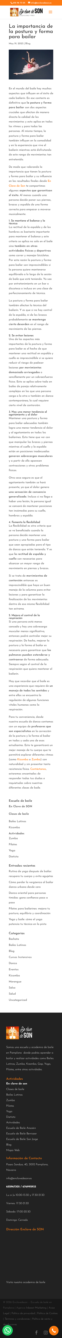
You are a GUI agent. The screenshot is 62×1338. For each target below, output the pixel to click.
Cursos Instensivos (20, 957)
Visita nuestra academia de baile (25, 1282)
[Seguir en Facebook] (36, 1333)
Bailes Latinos (17, 821)
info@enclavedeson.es (19, 1178)
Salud (12, 993)
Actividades (13, 1122)
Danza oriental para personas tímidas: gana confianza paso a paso (28, 898)
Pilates (13, 844)
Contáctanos (38, 769)
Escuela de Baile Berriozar (21, 1133)
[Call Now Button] (54, 1330)
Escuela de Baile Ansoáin (21, 1128)
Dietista (13, 856)
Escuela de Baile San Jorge (22, 1139)
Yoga (12, 850)
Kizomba (22, 759)
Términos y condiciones (17, 1319)
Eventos (14, 969)
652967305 (13, 1186)
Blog (27, 43)
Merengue (15, 981)
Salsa (12, 987)
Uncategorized (18, 1000)
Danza (13, 963)
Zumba (36, 759)
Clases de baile (15, 1089)
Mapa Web (13, 1150)
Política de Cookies (47, 1313)
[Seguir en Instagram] (46, 1333)
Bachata (14, 939)
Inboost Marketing (36, 1308)
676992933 (29, 1186)
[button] (7, 1330)
